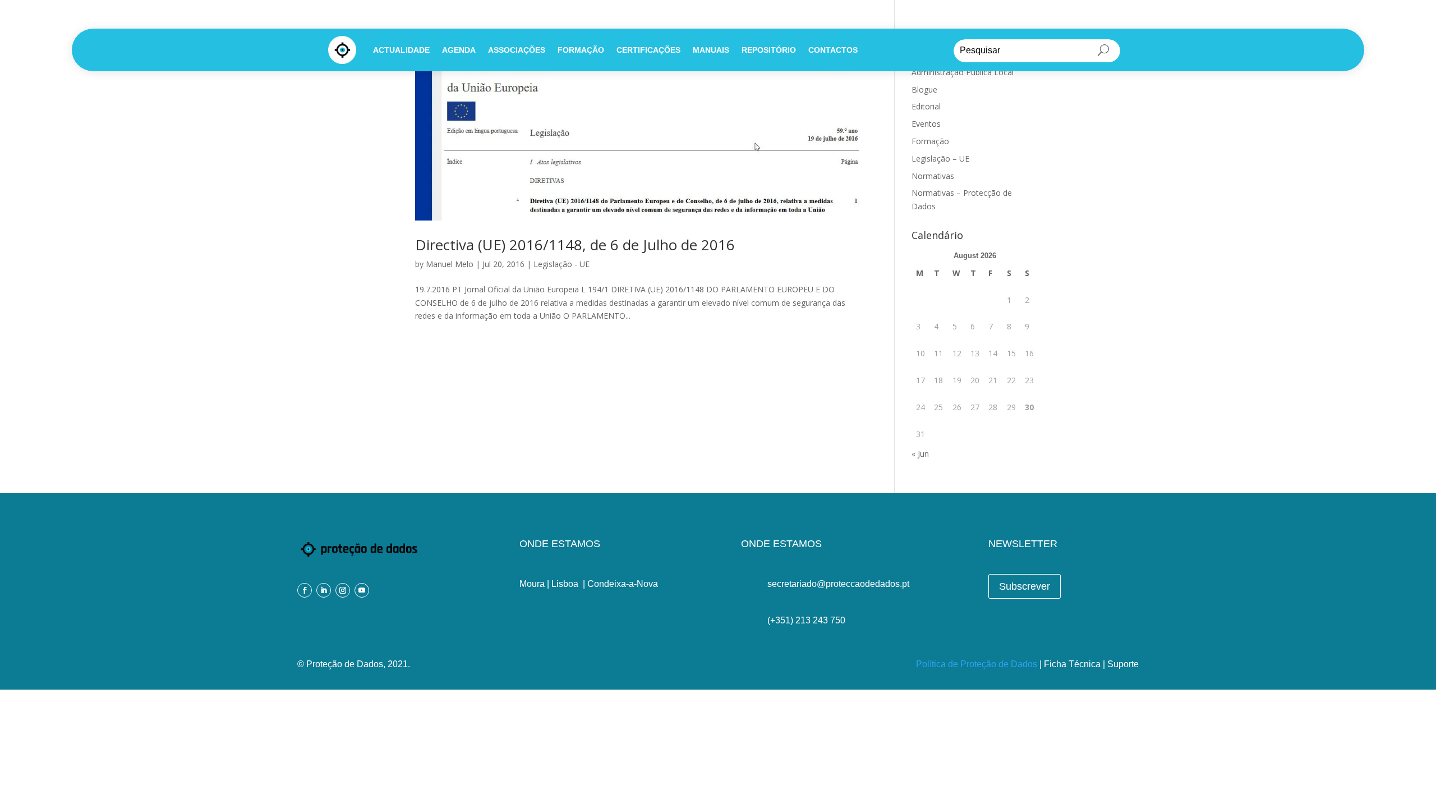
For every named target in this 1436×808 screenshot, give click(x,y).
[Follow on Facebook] (304, 590)
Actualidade (401, 49)
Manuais (711, 49)
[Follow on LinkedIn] (323, 590)
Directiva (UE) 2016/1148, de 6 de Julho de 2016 (575, 245)
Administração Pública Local (963, 72)
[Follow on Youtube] (362, 590)
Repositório (769, 49)
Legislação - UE (561, 264)
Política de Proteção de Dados (976, 664)
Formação (581, 49)
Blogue (924, 89)
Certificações (648, 49)
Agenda (459, 49)
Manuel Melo (449, 264)
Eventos (926, 123)
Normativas (933, 176)
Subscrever (1024, 586)
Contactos (833, 49)
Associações (516, 49)
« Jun (920, 453)
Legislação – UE (940, 158)
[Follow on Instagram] (342, 590)
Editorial (926, 106)
